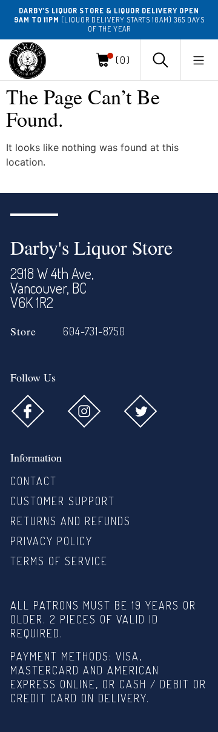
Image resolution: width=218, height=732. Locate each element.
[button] (198, 60)
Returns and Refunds (70, 521)
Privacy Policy (51, 541)
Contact (33, 481)
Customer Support (62, 501)
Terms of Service (59, 561)
